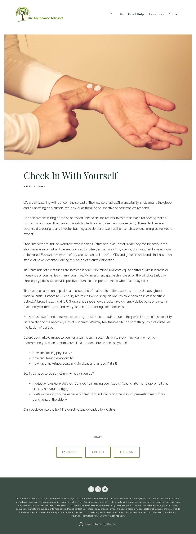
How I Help (136, 14)
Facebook (69, 452)
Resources (156, 14)
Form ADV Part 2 (155, 512)
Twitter (98, 452)
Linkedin (126, 452)
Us (122, 14)
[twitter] (105, 489)
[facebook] (91, 489)
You (112, 14)
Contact (175, 14)
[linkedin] (98, 489)
